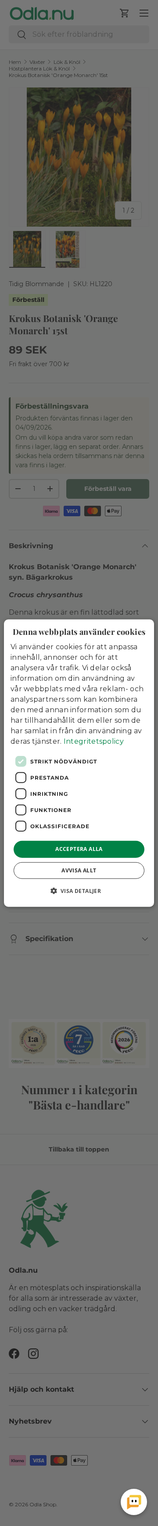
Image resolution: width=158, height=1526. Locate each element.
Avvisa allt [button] (78, 870)
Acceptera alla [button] (79, 849)
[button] (79, 890)
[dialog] (79, 763)
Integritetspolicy (94, 741)
